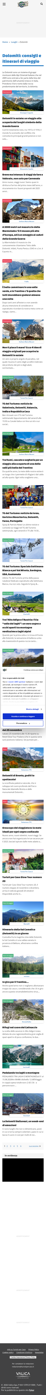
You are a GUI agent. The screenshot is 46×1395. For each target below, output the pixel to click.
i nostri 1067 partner (16, 682)
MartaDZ (27, 924)
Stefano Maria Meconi (26, 221)
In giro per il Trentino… (15, 981)
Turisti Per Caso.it (26, 398)
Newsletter (39, 1352)
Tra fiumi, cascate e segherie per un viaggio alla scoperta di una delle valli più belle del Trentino (22, 463)
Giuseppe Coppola (26, 113)
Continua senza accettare (33, 670)
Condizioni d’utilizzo (24, 1352)
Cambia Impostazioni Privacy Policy (23, 1357)
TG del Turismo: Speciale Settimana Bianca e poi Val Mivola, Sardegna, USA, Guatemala (22, 570)
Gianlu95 (26, 614)
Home (5, 42)
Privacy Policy (33, 1349)
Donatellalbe (26, 1022)
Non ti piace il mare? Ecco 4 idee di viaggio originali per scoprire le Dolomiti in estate (22, 351)
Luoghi (14, 42)
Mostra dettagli (32, 709)
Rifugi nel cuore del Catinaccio (19, 1027)
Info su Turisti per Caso (16, 1349)
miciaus (26, 976)
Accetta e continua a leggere (23, 716)
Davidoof (26, 1116)
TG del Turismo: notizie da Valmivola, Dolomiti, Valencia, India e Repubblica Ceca (20, 407)
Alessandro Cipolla (26, 169)
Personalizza (21, 723)
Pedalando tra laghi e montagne (20, 1072)
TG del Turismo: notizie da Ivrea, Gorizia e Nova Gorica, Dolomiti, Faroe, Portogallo (20, 517)
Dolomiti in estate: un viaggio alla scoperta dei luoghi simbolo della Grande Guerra (22, 122)
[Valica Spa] (23, 1377)
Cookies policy (8, 1352)
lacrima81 (26, 1067)
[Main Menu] (4, 4)
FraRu (27, 282)
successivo (34, 1146)
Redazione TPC (26, 770)
